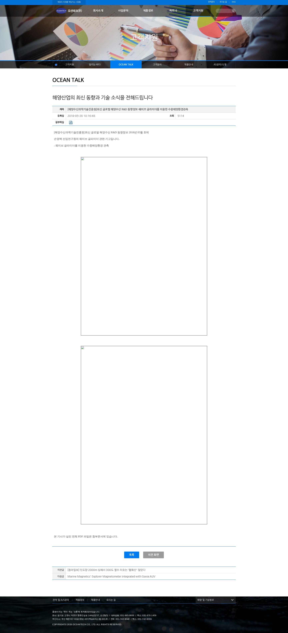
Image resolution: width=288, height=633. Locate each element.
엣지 (66, 612)
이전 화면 (153, 555)
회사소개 (98, 10)
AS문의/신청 (220, 64)
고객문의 (157, 64)
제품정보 (148, 10)
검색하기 (233, 11)
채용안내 (188, 64)
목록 (131, 555)
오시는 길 (223, 2)
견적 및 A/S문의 (61, 600)
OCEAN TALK (126, 64)
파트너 (173, 10)
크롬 (76, 612)
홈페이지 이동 (56, 64)
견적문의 (211, 2)
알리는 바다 (94, 64)
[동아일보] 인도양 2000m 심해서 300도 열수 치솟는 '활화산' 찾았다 (106, 570)
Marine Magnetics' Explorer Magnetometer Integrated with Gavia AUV (111, 576)
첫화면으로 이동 (69, 11)
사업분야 (123, 10)
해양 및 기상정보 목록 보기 (232, 600)
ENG (234, 2)
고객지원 (198, 10)
